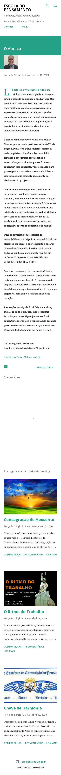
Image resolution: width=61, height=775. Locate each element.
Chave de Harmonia (23, 708)
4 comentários (33, 743)
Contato (9, 26)
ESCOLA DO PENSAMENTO (17, 7)
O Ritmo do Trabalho (24, 611)
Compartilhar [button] (44, 367)
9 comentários (33, 554)
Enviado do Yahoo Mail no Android (22, 357)
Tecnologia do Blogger (32, 761)
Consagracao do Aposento (29, 519)
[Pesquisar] (47, 6)
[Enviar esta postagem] (6, 367)
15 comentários (34, 646)
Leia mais (51, 554)
